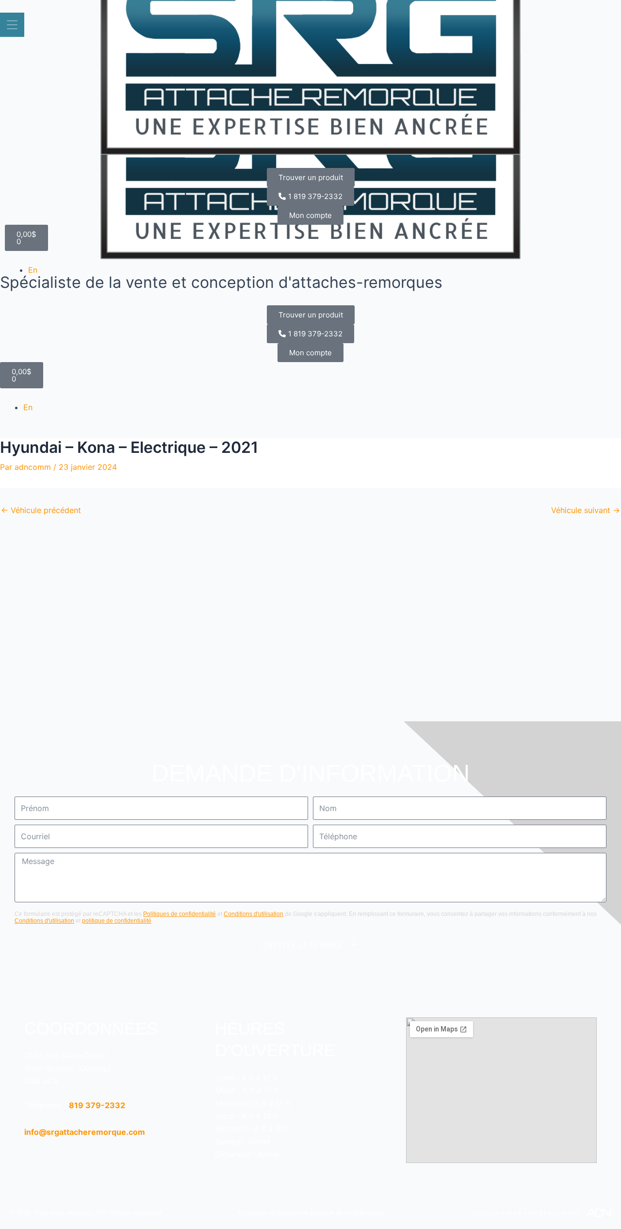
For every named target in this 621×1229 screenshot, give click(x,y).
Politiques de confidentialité (179, 914)
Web (515, 1213)
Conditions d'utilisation (253, 914)
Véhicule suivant (585, 510)
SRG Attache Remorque (129, 1212)
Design (487, 1213)
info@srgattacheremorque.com (84, 1132)
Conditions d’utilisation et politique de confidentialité (310, 1212)
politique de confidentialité (116, 920)
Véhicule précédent (41, 510)
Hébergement (555, 1213)
